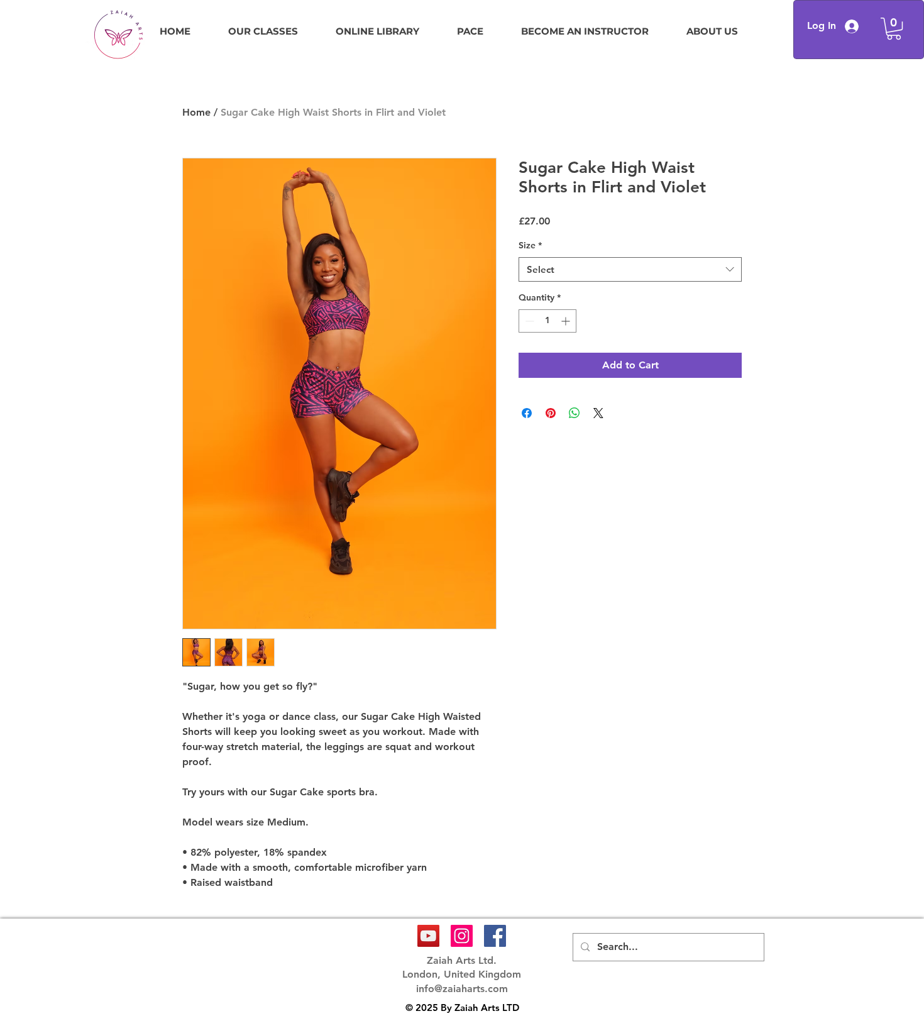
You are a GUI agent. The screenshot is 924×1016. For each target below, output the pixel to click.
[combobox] (630, 269)
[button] (894, 29)
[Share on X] (598, 413)
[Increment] (567, 321)
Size (530, 245)
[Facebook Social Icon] (495, 936)
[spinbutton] (547, 321)
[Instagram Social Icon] (462, 936)
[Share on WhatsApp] (574, 413)
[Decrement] (528, 321)
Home (196, 112)
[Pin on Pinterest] (550, 413)
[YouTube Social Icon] (428, 936)
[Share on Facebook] (526, 413)
